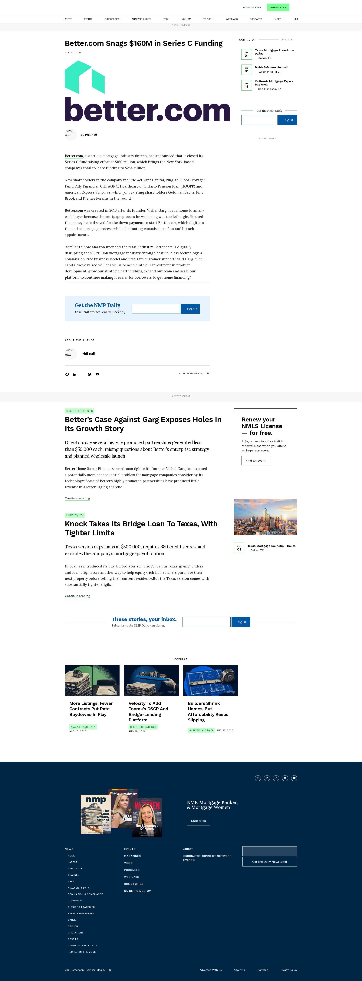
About (188, 848)
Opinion (73, 926)
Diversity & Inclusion (82, 945)
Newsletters (252, 7)
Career (72, 920)
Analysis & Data (141, 19)
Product (74, 868)
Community (75, 900)
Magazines (132, 855)
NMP (296, 19)
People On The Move (82, 952)
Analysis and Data (83, 727)
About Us (239, 969)
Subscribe (278, 7)
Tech (166, 19)
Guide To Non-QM (137, 890)
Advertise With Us (210, 969)
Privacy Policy (288, 969)
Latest (68, 19)
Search (293, 8)
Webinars (232, 19)
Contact (263, 969)
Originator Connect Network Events (207, 857)
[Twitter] (89, 374)
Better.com (74, 156)
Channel (74, 875)
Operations (76, 932)
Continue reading (77, 498)
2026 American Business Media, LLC (88, 969)
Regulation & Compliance (85, 894)
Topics (207, 19)
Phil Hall (91, 134)
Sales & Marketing (81, 913)
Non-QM (186, 19)
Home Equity (74, 515)
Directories (112, 19)
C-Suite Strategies (79, 411)
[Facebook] (67, 374)
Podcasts (256, 19)
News (69, 848)
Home (71, 855)
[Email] (97, 374)
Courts (73, 939)
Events (88, 19)
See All (287, 39)
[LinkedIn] (74, 374)
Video (278, 19)
